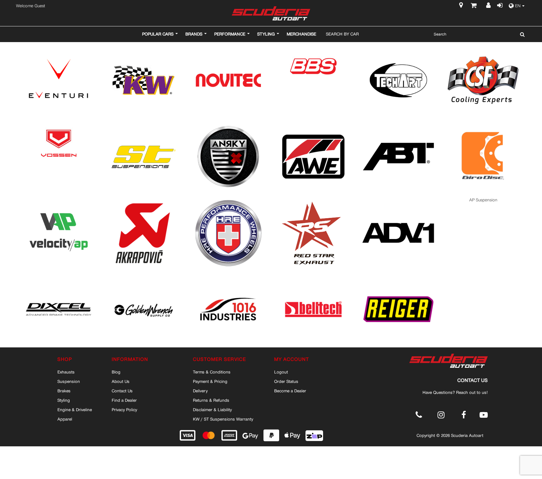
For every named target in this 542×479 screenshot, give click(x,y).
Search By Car (342, 33)
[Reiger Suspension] (398, 276)
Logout (281, 371)
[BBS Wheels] (313, 47)
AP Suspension (483, 200)
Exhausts (66, 371)
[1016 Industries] (228, 276)
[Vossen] (58, 123)
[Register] (488, 6)
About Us (121, 381)
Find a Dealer (124, 400)
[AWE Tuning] (313, 123)
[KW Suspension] (143, 47)
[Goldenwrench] (143, 276)
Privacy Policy (124, 409)
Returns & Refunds (211, 400)
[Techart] (398, 47)
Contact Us (122, 390)
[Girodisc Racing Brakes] (483, 123)
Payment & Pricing (210, 381)
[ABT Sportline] (398, 123)
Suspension (68, 381)
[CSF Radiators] (483, 47)
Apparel (64, 419)
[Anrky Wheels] (228, 123)
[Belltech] (313, 276)
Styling (63, 400)
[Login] (499, 6)
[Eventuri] (58, 47)
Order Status (286, 381)
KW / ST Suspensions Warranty (223, 419)
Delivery (200, 390)
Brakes (64, 390)
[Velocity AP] (58, 200)
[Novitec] (228, 47)
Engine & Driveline (74, 409)
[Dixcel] (58, 276)
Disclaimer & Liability (212, 409)
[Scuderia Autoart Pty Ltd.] (271, 13)
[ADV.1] (398, 200)
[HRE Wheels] (228, 200)
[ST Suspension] (143, 123)
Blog (116, 371)
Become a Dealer (290, 390)
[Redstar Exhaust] (313, 200)
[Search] (521, 34)
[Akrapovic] (143, 200)
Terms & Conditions (212, 371)
